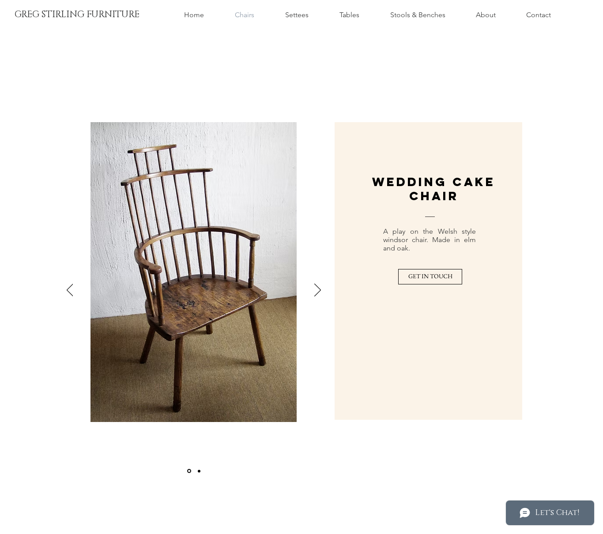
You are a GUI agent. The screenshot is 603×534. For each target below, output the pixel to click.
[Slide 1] (189, 471)
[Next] (317, 291)
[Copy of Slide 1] (199, 471)
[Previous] (70, 291)
